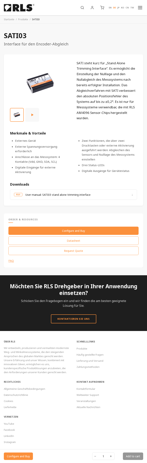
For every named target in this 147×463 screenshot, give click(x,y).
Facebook (9, 430)
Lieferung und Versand (90, 360)
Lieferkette (10, 407)
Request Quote (73, 251)
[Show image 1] (17, 115)
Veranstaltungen (86, 401)
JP (118, 7)
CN (127, 7)
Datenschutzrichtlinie (16, 395)
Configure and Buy (73, 231)
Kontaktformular (86, 389)
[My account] (92, 7)
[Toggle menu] (140, 8)
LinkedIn (9, 436)
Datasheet (73, 240)
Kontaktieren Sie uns (73, 318)
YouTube (9, 423)
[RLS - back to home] (19, 7)
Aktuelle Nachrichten (88, 407)
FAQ (11, 261)
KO (122, 7)
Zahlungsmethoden (88, 367)
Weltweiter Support (88, 395)
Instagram (10, 442)
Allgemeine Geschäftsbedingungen (24, 389)
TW (132, 7)
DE (114, 7)
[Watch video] (32, 115)
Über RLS (9, 341)
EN (110, 7)
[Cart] (102, 7)
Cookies (8, 401)
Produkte (23, 19)
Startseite (9, 19)
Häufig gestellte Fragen (90, 354)
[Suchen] (82, 7)
